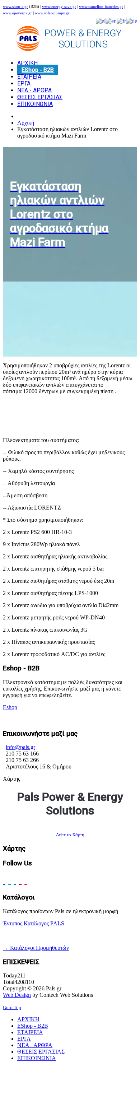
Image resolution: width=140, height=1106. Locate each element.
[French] (121, 21)
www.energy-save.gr (59, 7)
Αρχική (25, 123)
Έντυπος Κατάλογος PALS (33, 923)
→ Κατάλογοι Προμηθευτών (36, 948)
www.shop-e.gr (15, 7)
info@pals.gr (20, 747)
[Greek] (101, 21)
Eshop (10, 707)
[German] (131, 21)
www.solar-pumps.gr (52, 13)
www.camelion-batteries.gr (101, 7)
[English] (111, 21)
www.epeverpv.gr (17, 13)
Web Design (17, 995)
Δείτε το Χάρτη (70, 834)
